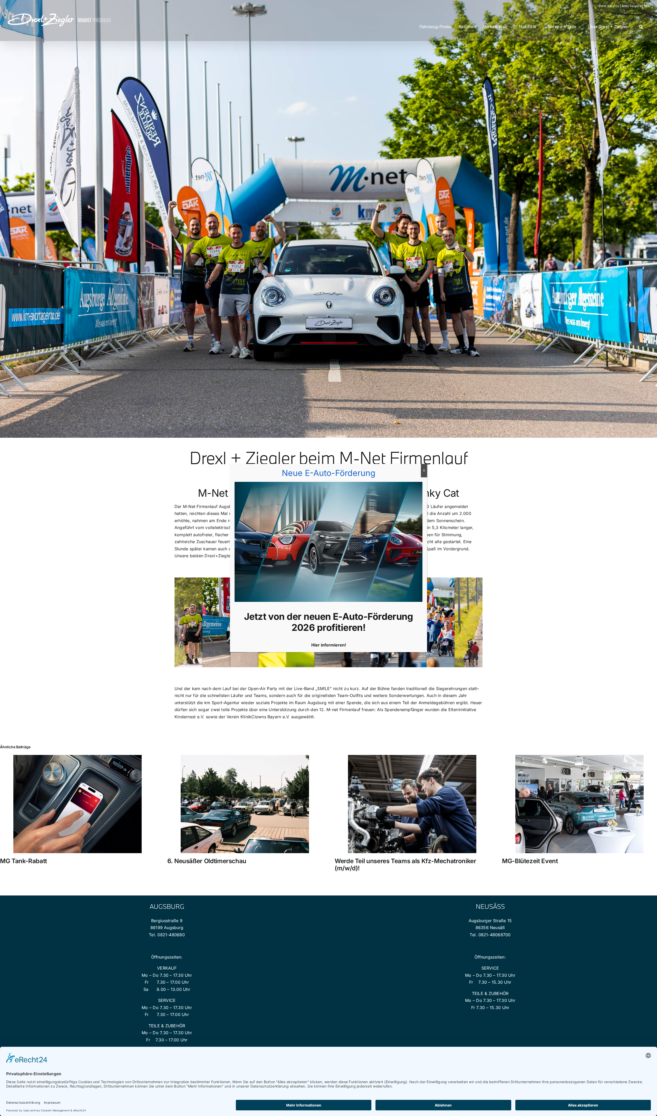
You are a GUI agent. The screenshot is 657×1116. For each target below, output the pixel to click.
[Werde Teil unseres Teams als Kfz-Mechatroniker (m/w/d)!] (412, 757)
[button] (641, 27)
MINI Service (631, 6)
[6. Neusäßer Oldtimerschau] (245, 757)
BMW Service (608, 6)
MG (646, 6)
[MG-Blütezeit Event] (579, 757)
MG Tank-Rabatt (23, 861)
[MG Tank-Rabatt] (77, 757)
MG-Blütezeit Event (530, 861)
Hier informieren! (328, 644)
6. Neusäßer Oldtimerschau (206, 861)
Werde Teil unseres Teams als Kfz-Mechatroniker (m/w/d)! (405, 864)
